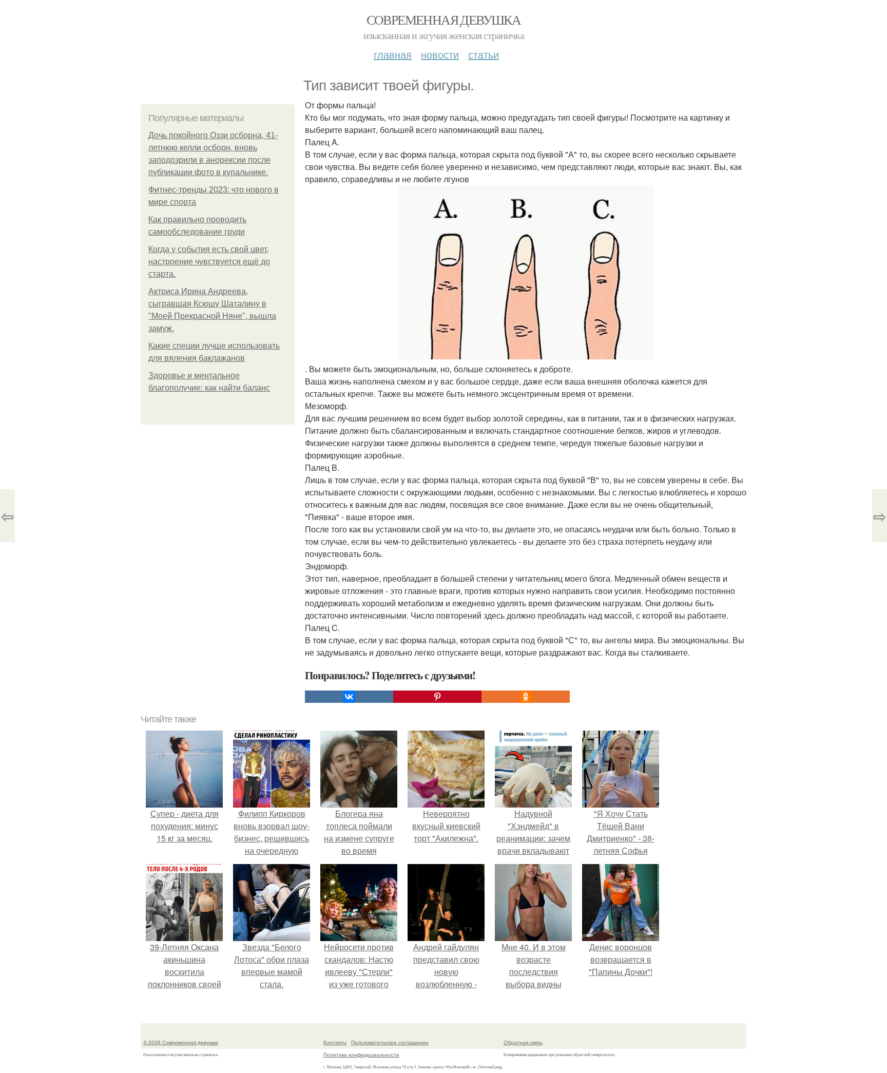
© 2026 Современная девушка (180, 1042)
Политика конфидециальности (361, 1054)
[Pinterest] (437, 697)
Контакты (334, 1042)
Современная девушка (444, 19)
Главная (393, 54)
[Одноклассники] (525, 697)
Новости (440, 54)
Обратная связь (523, 1042)
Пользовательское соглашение (390, 1042)
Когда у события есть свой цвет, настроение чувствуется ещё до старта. (209, 261)
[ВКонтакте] (349, 697)
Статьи (483, 54)
